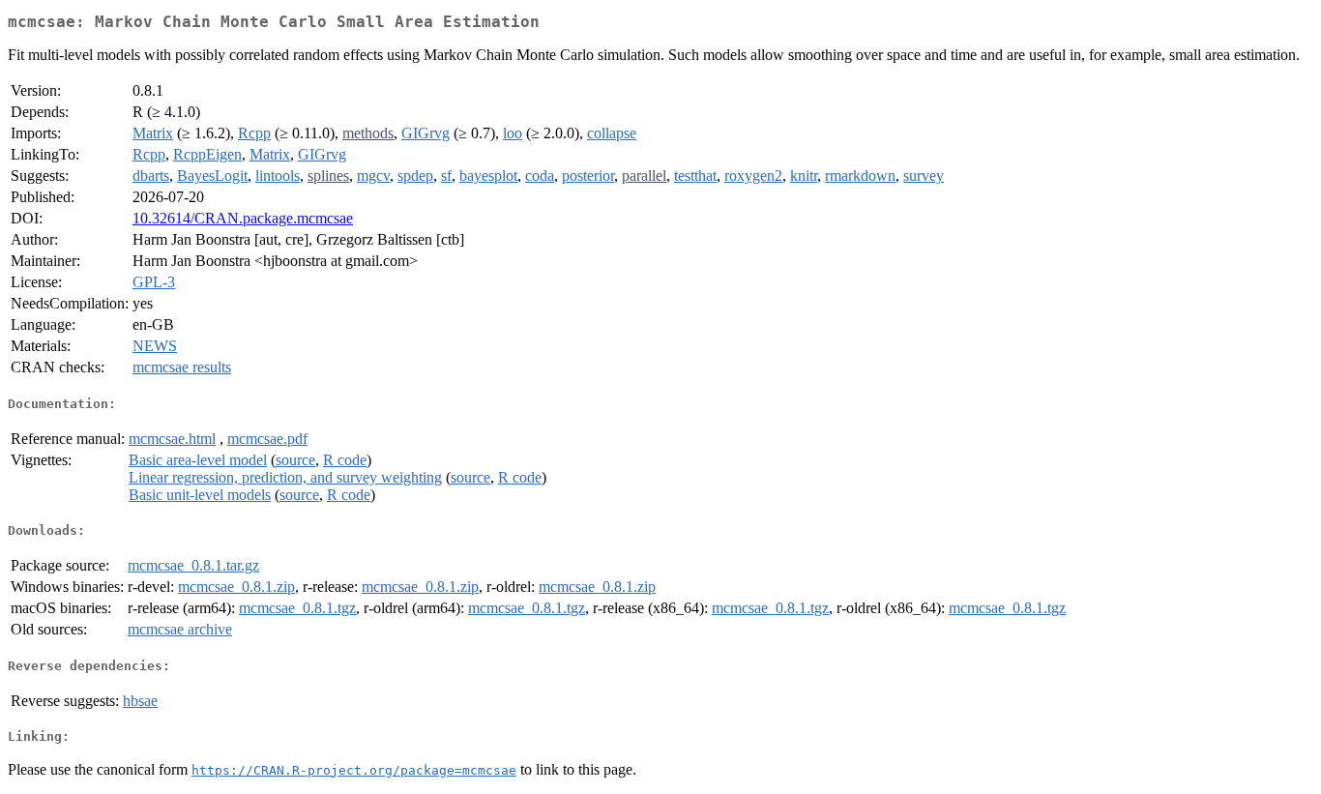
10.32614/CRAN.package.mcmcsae (242, 218)
